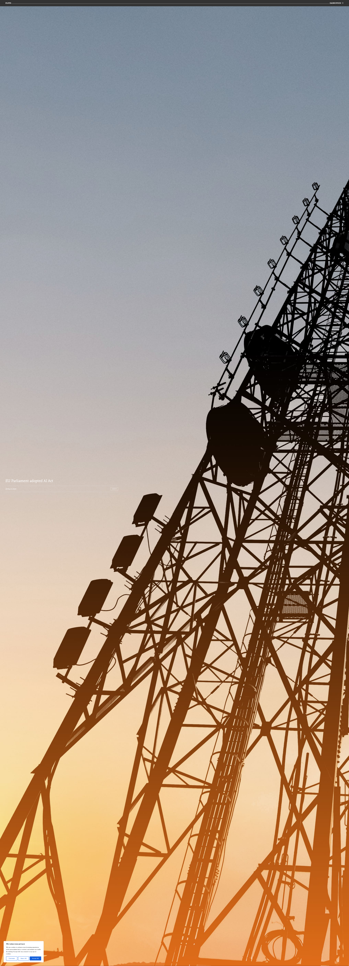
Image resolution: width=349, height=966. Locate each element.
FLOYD (8, 3)
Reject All (23, 958)
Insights (114, 489)
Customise (12, 958)
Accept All (35, 958)
